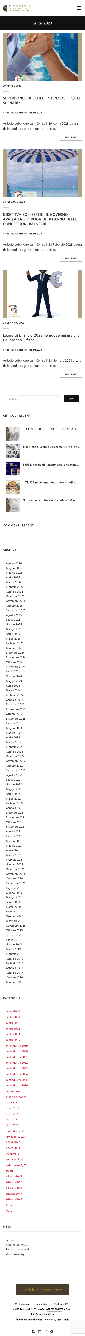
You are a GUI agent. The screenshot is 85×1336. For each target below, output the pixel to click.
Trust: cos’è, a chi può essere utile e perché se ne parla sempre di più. (51, 447)
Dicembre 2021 (15, 812)
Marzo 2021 (13, 855)
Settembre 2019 (16, 935)
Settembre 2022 (16, 770)
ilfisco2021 (12, 1119)
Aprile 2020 (13, 902)
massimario (13, 1153)
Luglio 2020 (13, 888)
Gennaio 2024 (14, 700)
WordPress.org (15, 1254)
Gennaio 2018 (14, 968)
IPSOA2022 (13, 1142)
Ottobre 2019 (14, 930)
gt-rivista (11, 1102)
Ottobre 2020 (14, 878)
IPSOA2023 (13, 1148)
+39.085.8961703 (54, 1309)
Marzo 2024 (13, 690)
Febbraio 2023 (15, 747)
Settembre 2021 (16, 826)
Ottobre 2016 (14, 977)
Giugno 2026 (14, 568)
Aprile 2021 (13, 850)
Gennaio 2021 (14, 864)
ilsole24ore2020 (15, 1131)
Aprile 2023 (13, 737)
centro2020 (13, 1017)
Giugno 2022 (14, 784)
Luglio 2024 (13, 671)
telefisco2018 (14, 1188)
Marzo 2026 (13, 582)
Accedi (10, 1240)
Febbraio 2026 (15, 587)
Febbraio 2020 (15, 911)
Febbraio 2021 (15, 859)
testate (10, 1205)
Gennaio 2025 (14, 648)
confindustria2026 (17, 1085)
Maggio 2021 (14, 845)
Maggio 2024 (14, 681)
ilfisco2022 (12, 1125)
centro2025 (13, 1040)
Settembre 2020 (16, 883)
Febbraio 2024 (15, 695)
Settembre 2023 (16, 718)
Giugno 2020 (14, 892)
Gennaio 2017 (14, 972)
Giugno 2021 (14, 841)
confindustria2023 (17, 1068)
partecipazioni (14, 1159)
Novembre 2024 (16, 657)
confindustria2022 (17, 1062)
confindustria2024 (17, 1074)
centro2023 (35, 112)
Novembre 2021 (16, 817)
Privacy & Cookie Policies (29, 1319)
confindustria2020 (17, 1051)
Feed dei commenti (17, 1249)
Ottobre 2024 (14, 662)
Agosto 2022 (14, 775)
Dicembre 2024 (15, 652)
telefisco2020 (14, 1199)
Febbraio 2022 (15, 803)
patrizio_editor (16, 112)
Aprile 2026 (13, 577)
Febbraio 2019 (15, 954)
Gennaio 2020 (14, 916)
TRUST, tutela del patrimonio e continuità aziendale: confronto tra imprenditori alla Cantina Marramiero (51, 464)
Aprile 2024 (13, 685)
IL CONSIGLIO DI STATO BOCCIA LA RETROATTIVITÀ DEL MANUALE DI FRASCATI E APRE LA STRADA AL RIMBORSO (51, 429)
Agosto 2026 (14, 563)
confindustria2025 (17, 1080)
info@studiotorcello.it (42, 1314)
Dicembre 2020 (15, 869)
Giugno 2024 (14, 676)
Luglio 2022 (13, 779)
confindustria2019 (17, 1045)
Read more (71, 137)
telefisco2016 (14, 1176)
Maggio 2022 (14, 789)
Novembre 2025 (16, 601)
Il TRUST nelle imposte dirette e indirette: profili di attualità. (51, 482)
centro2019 (13, 1011)
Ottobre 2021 (14, 822)
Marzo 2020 (13, 907)
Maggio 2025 (14, 629)
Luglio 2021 (13, 836)
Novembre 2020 (16, 874)
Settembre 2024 (16, 666)
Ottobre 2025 (14, 605)
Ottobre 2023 (14, 714)
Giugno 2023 (14, 728)
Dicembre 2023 (15, 704)
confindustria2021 (17, 1057)
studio (9, 1170)
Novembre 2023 (16, 709)
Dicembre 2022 (15, 756)
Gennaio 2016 (14, 982)
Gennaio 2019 (14, 958)
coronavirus (13, 1091)
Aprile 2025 (13, 634)
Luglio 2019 (13, 940)
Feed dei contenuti (17, 1244)
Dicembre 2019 (15, 921)
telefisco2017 (14, 1182)
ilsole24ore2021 (15, 1136)
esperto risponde (16, 1097)
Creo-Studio (63, 1319)
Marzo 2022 (13, 798)
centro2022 (13, 1028)
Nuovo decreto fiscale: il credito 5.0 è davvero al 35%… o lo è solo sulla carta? (51, 500)
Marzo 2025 (13, 638)
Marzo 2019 (13, 949)
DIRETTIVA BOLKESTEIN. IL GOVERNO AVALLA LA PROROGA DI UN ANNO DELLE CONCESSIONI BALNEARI (40, 219)
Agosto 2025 (14, 615)
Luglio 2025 (13, 619)
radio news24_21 (16, 1165)
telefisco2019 (14, 1193)
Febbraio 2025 (15, 643)
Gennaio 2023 (14, 751)
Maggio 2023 (14, 733)
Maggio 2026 (14, 572)
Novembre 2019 (16, 925)
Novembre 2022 (16, 761)
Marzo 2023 (13, 742)
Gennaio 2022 (14, 808)
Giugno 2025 (14, 624)
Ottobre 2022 (14, 765)
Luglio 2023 (13, 723)
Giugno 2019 (14, 944)
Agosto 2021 (14, 831)
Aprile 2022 (13, 794)
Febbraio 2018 (15, 963)
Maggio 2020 (14, 897)
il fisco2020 (13, 1114)
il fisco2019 (13, 1108)
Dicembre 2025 (15, 596)
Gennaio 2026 (14, 591)
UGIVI (9, 1210)
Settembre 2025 (16, 610)
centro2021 (13, 1023)
